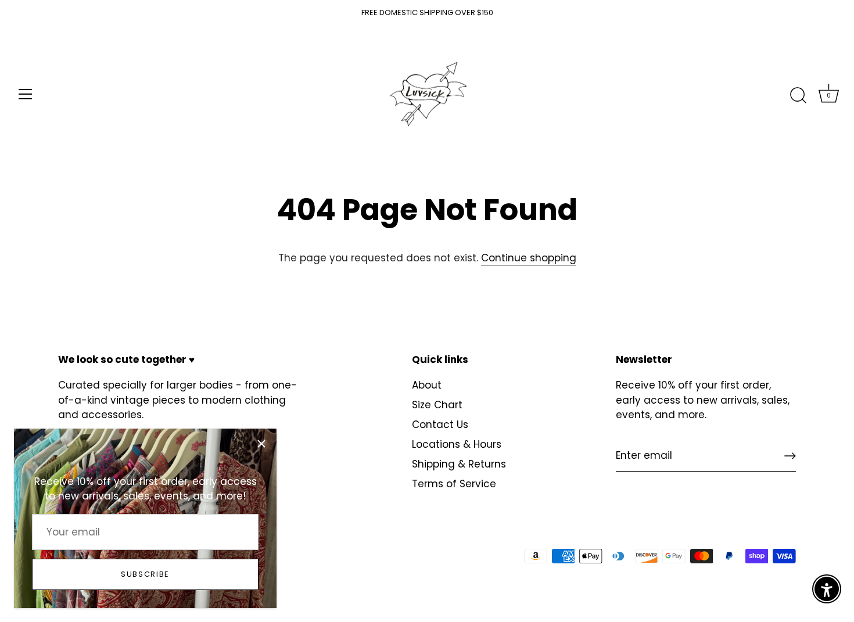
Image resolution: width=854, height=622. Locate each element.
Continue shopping (528, 258)
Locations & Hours (456, 444)
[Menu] (25, 94)
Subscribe (145, 574)
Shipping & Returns (459, 464)
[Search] (798, 96)
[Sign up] (790, 456)
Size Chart (437, 405)
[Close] (261, 443)
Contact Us (440, 425)
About (427, 385)
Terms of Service (454, 484)
